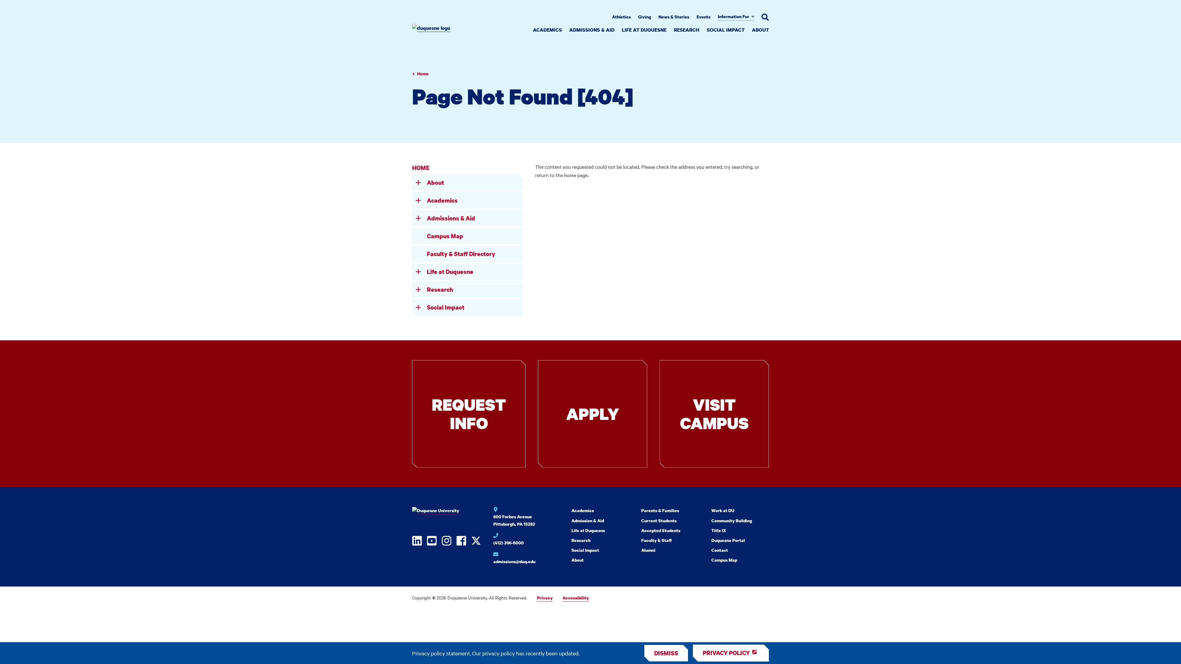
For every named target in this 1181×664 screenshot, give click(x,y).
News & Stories (673, 17)
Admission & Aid (587, 521)
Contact (719, 550)
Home (423, 74)
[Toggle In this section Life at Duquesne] (418, 271)
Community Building (731, 521)
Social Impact (726, 29)
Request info (469, 413)
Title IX (718, 530)
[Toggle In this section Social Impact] (418, 307)
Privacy (545, 598)
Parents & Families (660, 510)
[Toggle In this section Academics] (418, 200)
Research (686, 29)
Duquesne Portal (728, 540)
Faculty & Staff (656, 540)
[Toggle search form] (765, 17)
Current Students (659, 521)
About (760, 29)
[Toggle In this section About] (418, 182)
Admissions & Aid (591, 29)
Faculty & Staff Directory (461, 254)
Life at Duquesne (644, 29)
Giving (644, 17)
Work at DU (722, 510)
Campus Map (445, 236)
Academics (547, 29)
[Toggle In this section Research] (418, 289)
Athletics (621, 17)
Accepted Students (660, 530)
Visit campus (714, 413)
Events (703, 17)
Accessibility (576, 598)
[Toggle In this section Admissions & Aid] (418, 218)
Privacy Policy (726, 653)
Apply (592, 414)
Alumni (648, 550)
